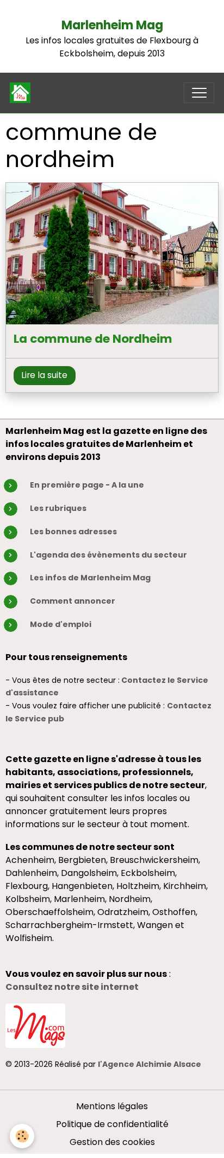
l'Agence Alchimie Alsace (149, 1064)
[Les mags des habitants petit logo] (35, 1025)
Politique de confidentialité (112, 1124)
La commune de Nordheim (93, 339)
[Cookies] (22, 1136)
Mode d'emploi (60, 624)
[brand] (22, 92)
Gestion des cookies (112, 1142)
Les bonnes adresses (73, 531)
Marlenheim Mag (112, 25)
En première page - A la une (87, 484)
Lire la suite (44, 375)
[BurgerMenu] (199, 92)
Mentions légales (112, 1106)
